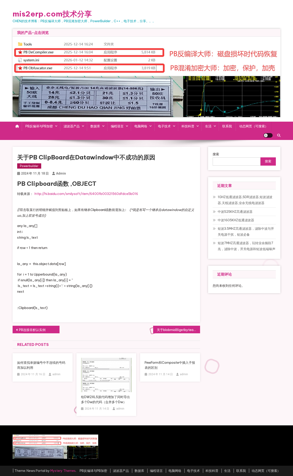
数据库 (95, 126)
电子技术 (164, 126)
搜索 (216, 154)
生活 (208, 126)
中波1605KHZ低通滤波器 (236, 220)
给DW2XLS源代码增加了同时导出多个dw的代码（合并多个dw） (105, 399)
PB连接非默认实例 (32, 330)
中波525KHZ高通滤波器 (235, 212)
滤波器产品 (72, 126)
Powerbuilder (29, 166)
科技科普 (188, 126)
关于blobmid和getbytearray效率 (178, 330)
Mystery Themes (63, 471)
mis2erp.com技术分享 (52, 13)
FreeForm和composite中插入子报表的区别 (170, 365)
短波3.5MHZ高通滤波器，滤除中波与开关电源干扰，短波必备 (246, 232)
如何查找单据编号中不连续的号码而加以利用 (41, 365)
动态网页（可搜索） (253, 126)
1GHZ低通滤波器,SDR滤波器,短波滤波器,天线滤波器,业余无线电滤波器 (245, 200)
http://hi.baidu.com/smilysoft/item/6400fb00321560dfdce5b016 (86, 194)
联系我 (227, 126)
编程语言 (117, 126)
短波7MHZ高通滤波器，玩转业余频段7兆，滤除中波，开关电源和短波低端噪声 (246, 246)
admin (61, 173)
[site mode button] (268, 135)
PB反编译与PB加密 (39, 126)
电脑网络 (140, 126)
